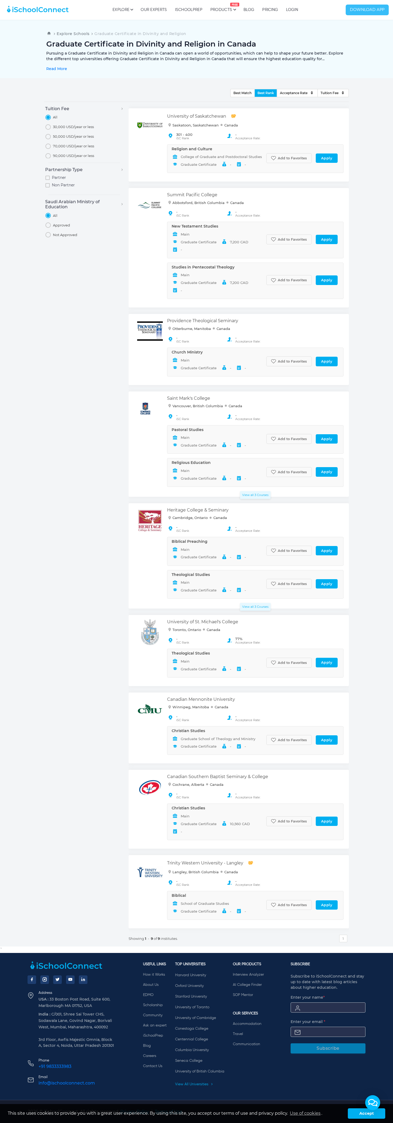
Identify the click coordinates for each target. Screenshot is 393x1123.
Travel (238, 1034)
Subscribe (328, 1048)
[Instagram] (44, 979)
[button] (372, 1102)
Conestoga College (191, 1028)
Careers (149, 1056)
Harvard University (190, 975)
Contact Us (152, 1066)
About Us (151, 985)
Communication (246, 1044)
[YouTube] (70, 979)
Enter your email (308, 1021)
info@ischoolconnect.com (66, 1083)
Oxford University (189, 986)
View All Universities (192, 1084)
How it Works (154, 974)
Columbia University (192, 1050)
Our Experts (154, 10)
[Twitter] (57, 979)
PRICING (270, 10)
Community (153, 1015)
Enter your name (308, 997)
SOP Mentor (243, 995)
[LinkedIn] (83, 979)
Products (221, 7)
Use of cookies (305, 1113)
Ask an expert (155, 1025)
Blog (249, 10)
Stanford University (191, 996)
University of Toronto (192, 1007)
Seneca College (188, 1061)
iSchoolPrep (188, 10)
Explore (121, 10)
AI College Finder (247, 985)
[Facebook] (32, 979)
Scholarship (153, 1005)
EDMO (148, 995)
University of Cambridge (195, 1018)
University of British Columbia (199, 1071)
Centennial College (191, 1039)
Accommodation (247, 1024)
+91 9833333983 (54, 1066)
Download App (367, 10)
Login (292, 10)
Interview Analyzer (248, 974)
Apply (327, 158)
